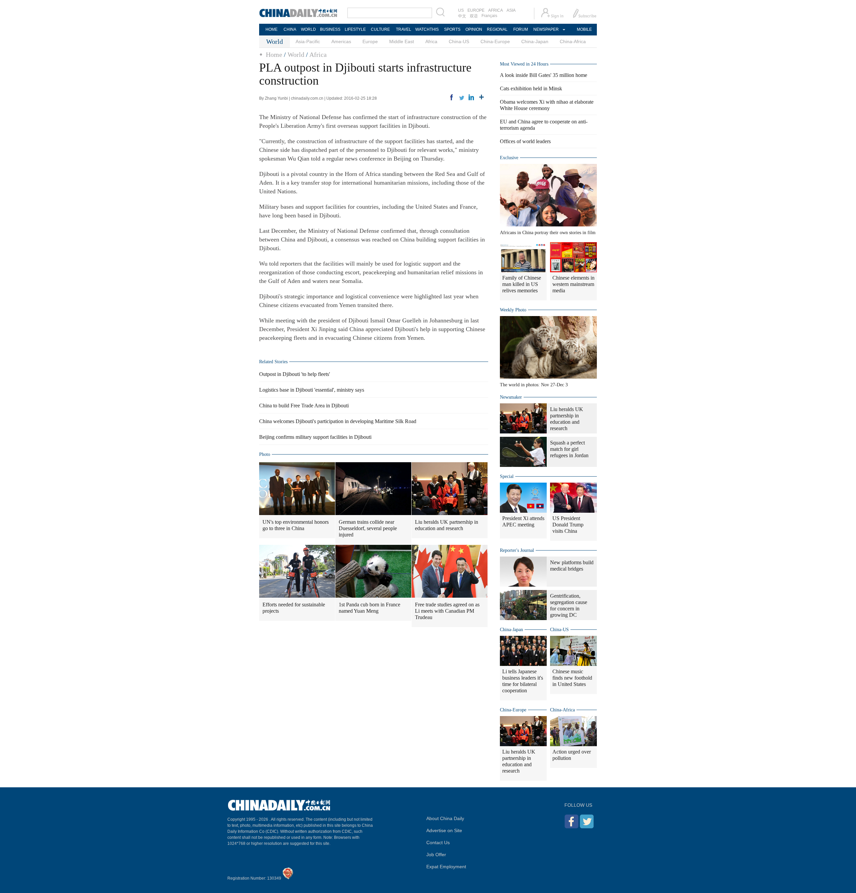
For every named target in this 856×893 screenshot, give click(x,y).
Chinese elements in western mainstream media (573, 284)
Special (507, 476)
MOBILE (584, 29)
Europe (370, 41)
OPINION (473, 29)
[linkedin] (471, 97)
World (296, 54)
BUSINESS (330, 29)
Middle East (401, 41)
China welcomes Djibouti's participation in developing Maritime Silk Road (337, 421)
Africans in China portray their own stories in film (548, 232)
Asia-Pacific (308, 41)
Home (274, 54)
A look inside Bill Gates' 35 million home (543, 75)
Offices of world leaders (525, 141)
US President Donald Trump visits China (567, 524)
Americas (341, 41)
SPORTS (452, 29)
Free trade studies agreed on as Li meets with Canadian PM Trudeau (447, 611)
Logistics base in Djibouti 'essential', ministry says (311, 390)
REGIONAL (497, 29)
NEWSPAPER (545, 29)
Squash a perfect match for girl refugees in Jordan (569, 449)
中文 (462, 16)
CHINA (290, 29)
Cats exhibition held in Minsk (531, 88)
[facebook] (451, 97)
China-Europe (495, 41)
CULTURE (380, 29)
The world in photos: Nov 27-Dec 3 (534, 384)
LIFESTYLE (355, 29)
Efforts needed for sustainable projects (293, 608)
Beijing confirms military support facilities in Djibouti (315, 437)
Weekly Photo (513, 309)
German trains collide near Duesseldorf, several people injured (368, 528)
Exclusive (509, 157)
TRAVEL (403, 29)
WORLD (308, 29)
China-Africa (573, 41)
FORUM (520, 29)
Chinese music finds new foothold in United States (572, 678)
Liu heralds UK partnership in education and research (446, 525)
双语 (474, 16)
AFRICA (495, 10)
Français (489, 15)
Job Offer (436, 854)
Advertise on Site (444, 830)
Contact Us (438, 842)
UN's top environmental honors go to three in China (295, 525)
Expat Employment (446, 866)
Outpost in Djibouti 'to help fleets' (294, 374)
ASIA (511, 10)
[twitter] (461, 97)
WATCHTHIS (427, 29)
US (461, 10)
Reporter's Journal (517, 550)
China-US (459, 41)
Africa (431, 41)
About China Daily (445, 818)
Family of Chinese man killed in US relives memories (521, 284)
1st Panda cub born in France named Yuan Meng (369, 608)
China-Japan (534, 41)
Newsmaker (511, 397)
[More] (481, 97)
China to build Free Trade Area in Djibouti (304, 405)
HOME (271, 29)
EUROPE (476, 10)
